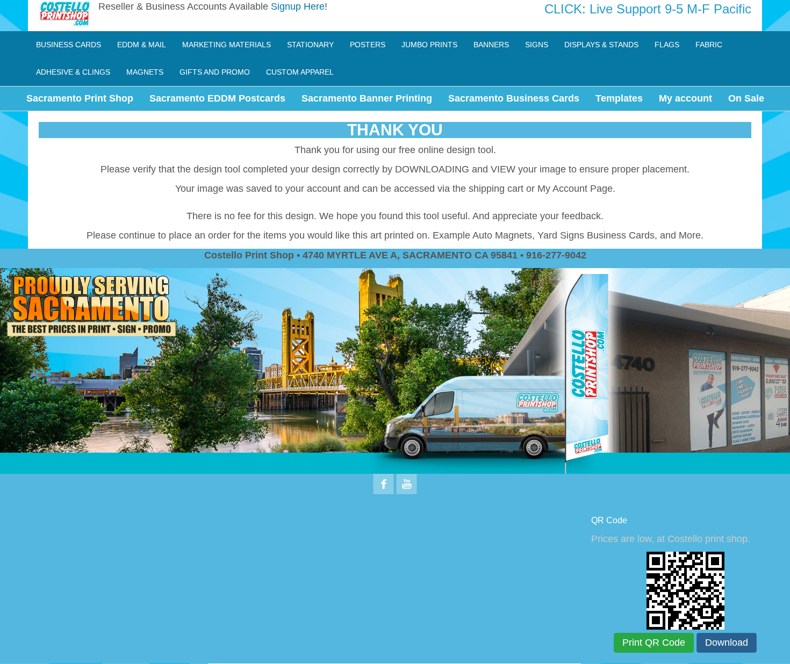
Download (726, 642)
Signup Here (298, 6)
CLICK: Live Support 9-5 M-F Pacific (647, 9)
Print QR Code (653, 642)
